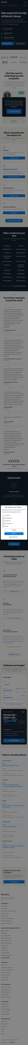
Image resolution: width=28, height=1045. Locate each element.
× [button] (25, 506)
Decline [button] (14, 530)
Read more (19, 512)
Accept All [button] (14, 533)
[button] (14, 537)
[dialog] (14, 522)
